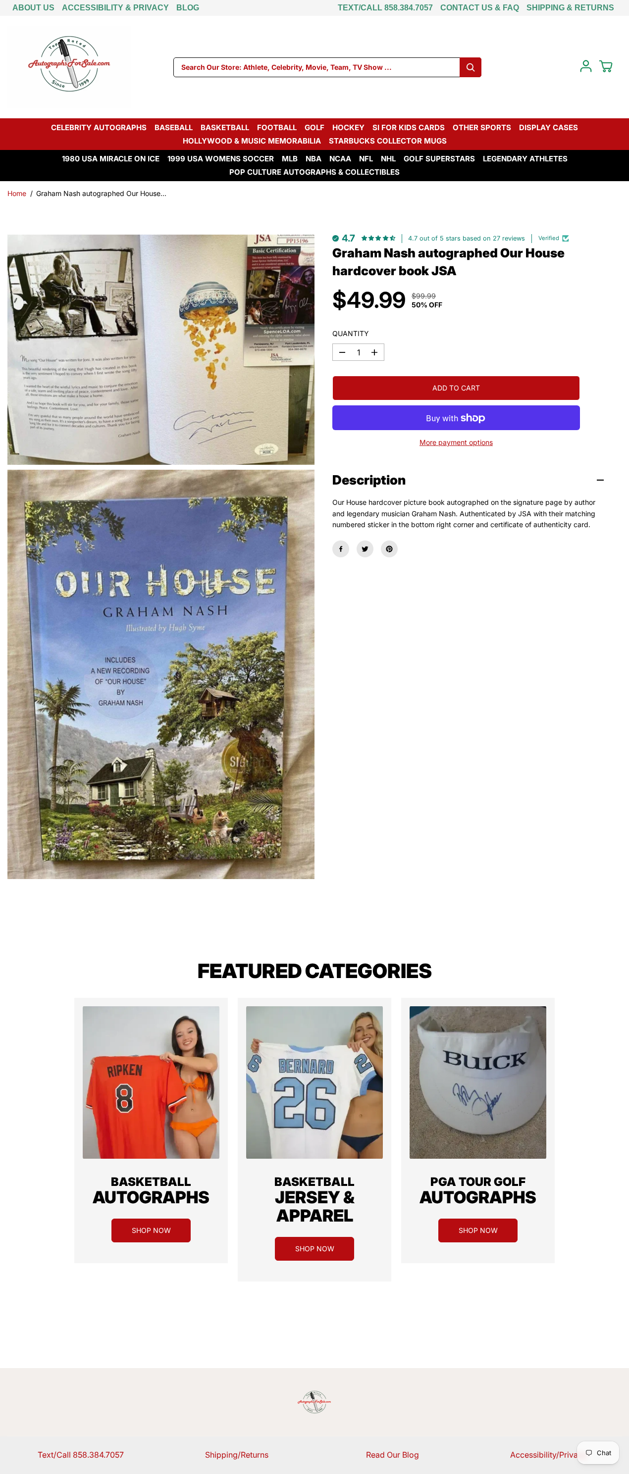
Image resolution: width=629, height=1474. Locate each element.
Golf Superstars (439, 158)
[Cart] (606, 66)
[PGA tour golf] (478, 1082)
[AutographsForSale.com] (69, 67)
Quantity (350, 333)
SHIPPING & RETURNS (570, 7)
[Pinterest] (389, 548)
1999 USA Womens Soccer (220, 158)
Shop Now (151, 1230)
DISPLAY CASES (548, 127)
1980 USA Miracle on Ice (110, 158)
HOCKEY (348, 127)
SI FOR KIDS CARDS (408, 127)
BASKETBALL (225, 127)
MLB (290, 158)
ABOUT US (33, 7)
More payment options (456, 443)
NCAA (340, 158)
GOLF (314, 127)
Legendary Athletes (525, 158)
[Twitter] (365, 548)
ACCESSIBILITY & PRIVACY (115, 7)
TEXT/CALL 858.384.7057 (385, 7)
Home (16, 193)
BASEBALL (174, 127)
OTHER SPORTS (482, 127)
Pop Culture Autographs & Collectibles (314, 172)
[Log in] (586, 66)
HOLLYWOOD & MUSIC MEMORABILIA (252, 141)
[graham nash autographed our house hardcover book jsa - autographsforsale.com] (160, 350)
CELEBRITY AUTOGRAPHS (99, 127)
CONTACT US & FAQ (479, 7)
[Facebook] (340, 548)
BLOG (187, 7)
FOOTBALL (277, 127)
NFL (366, 158)
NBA (313, 158)
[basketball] (151, 1082)
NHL (388, 158)
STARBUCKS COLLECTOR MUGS (388, 141)
